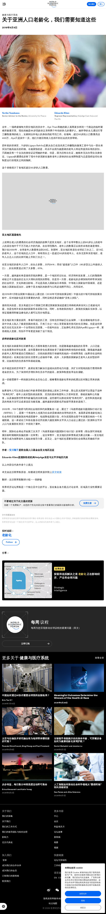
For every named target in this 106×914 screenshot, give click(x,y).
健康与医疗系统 (10, 15)
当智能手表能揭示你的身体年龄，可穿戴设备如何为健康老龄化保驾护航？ (78, 740)
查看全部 (99, 658)
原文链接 (57, 472)
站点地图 (53, 903)
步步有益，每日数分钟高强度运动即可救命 (24, 784)
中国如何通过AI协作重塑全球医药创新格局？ (26, 695)
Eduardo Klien (62, 113)
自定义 (83, 908)
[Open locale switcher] (3, 906)
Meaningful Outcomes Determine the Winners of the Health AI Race (76, 696)
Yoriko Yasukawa (10, 113)
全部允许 (83, 894)
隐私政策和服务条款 (53, 898)
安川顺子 (14, 450)
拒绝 (83, 901)
